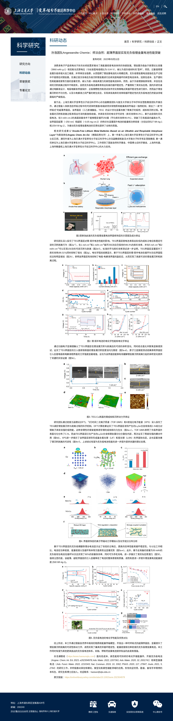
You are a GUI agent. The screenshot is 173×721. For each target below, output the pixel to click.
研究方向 (24, 64)
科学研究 (137, 41)
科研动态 (24, 72)
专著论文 (24, 90)
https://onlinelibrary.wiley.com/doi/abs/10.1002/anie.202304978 (95, 677)
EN (157, 6)
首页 (126, 41)
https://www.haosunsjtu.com (81, 656)
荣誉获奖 (24, 81)
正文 (159, 41)
